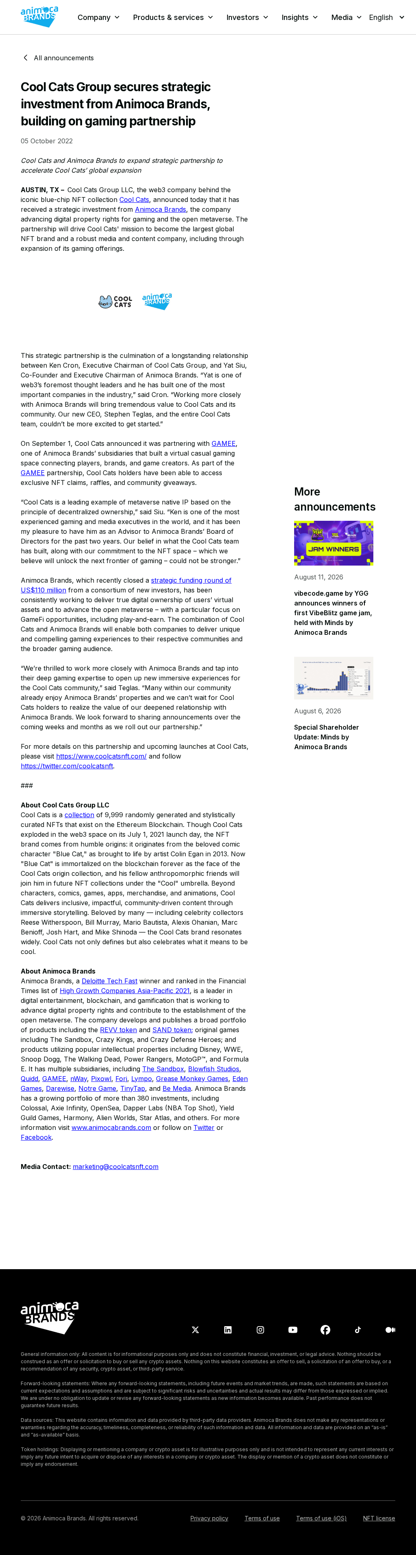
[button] (99, 17)
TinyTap (132, 1088)
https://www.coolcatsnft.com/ (101, 756)
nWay (78, 1079)
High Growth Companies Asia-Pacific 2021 (125, 991)
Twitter (203, 1127)
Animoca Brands (160, 209)
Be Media (176, 1088)
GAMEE (224, 443)
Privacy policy (209, 1518)
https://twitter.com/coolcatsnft (67, 766)
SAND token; (172, 1030)
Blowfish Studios (213, 1069)
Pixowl (101, 1079)
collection (79, 815)
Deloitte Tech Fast (109, 981)
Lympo (141, 1079)
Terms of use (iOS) (321, 1518)
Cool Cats (134, 199)
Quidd (29, 1079)
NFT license (379, 1518)
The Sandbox (163, 1069)
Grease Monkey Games (192, 1079)
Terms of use (262, 1518)
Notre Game (97, 1088)
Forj (121, 1079)
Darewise (60, 1088)
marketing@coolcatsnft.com (115, 1166)
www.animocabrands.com (111, 1127)
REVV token (118, 1030)
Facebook (36, 1137)
